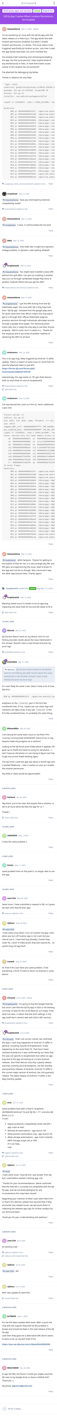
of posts (27, 3)
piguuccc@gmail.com (22, 1385)
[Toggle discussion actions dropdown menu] (54, 3)
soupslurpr (10, 225)
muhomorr (10, 560)
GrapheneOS (11, 303)
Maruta (10, 669)
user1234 (9, 929)
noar (7, 1171)
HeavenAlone (11, 200)
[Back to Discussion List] (3, 3)
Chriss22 (9, 1039)
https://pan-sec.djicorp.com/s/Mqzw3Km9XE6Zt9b (26, 1344)
